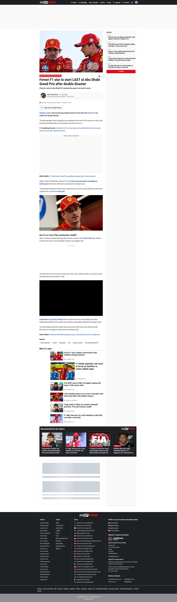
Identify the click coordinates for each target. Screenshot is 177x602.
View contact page (113, 571)
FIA (69, 343)
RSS (55, 588)
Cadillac (58, 530)
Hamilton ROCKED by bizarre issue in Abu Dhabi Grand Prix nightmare (75, 335)
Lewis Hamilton (45, 343)
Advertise (65, 588)
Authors (39, 588)
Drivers (102, 2)
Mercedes (62, 343)
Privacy (39, 591)
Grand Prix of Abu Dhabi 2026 (85, 582)
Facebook (72, 588)
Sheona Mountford (52, 94)
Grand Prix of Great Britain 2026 (86, 546)
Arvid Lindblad (44, 566)
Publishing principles (102, 588)
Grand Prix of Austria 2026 (84, 543)
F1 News (74, 2)
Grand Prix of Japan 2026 (84, 528)
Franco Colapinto (45, 533)
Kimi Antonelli (44, 551)
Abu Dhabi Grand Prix (91, 343)
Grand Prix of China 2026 (84, 525)
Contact (60, 588)
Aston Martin (59, 525)
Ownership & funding (126, 588)
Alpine (57, 523)
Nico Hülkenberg (45, 574)
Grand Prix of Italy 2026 (83, 556)
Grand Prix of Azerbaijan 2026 (85, 561)
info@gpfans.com (113, 556)
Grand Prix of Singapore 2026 (85, 566)
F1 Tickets (126, 2)
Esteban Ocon (44, 559)
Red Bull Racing (60, 546)
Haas (57, 536)
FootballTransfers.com (114, 579)
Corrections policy (114, 588)
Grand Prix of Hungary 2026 (85, 551)
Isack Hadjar (43, 538)
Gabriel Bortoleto (45, 572)
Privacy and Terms (48, 588)
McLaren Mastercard (62, 538)
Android (90, 588)
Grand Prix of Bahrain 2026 (84, 564)
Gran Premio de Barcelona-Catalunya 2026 (89, 541)
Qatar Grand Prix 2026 (83, 579)
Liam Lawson (44, 541)
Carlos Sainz (88, 238)
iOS (94, 588)
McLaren (61, 191)
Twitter (78, 588)
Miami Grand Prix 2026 (83, 533)
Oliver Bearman (44, 556)
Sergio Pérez (43, 579)
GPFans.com (112, 582)
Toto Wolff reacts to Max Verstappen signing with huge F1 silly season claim (121, 45)
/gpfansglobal (114, 523)
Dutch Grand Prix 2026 (83, 554)
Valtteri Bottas (44, 577)
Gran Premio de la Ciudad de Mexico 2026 (88, 572)
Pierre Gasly (43, 536)
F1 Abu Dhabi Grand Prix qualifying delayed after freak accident (73, 176)
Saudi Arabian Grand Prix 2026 (85, 530)
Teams (109, 2)
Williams (58, 548)
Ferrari (89, 113)
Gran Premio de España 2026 (85, 559)
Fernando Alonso (45, 561)
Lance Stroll (43, 564)
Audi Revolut (59, 528)
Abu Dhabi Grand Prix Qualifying (50, 76)
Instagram (84, 588)
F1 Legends (116, 2)
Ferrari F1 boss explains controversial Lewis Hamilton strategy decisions (121, 52)
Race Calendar (93, 2)
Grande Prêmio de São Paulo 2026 (86, 574)
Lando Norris (44, 319)
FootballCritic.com (129, 579)
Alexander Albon (44, 546)
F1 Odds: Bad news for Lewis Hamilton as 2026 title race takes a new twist (120, 66)
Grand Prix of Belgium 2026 (84, 548)
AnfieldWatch (128, 582)
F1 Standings (83, 2)
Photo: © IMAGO (44, 70)
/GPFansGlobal (114, 530)
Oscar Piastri (57, 319)
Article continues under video (71, 135)
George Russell (44, 554)
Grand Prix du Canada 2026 (84, 536)
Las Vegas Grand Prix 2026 (84, 577)
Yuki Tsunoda (44, 569)
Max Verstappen (45, 543)
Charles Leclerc (45, 113)
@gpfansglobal (114, 525)
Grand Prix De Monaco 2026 (85, 538)
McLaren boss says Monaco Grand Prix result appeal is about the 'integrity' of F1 (121, 38)
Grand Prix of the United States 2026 (87, 569)
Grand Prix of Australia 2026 (85, 523)
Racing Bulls (59, 543)
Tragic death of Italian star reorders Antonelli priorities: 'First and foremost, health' (121, 59)
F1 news (121, 71)
